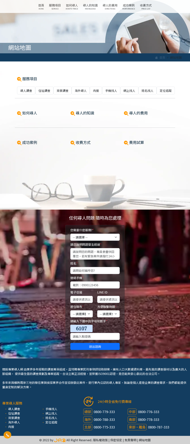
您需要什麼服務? (82, 230)
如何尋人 (72, 6)
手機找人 (111, 90)
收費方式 (146, 6)
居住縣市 (76, 306)
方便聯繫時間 (106, 306)
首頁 (41, 6)
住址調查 (44, 90)
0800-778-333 (148, 419)
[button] (7, 434)
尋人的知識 (90, 6)
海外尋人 (81, 90)
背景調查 (62, 90)
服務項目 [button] (55, 6)
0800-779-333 (104, 411)
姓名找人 (147, 90)
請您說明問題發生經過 (85, 244)
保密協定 (116, 440)
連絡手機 (76, 278)
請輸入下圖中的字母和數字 (88, 321)
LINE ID (102, 292)
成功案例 (128, 6)
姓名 (74, 263)
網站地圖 (145, 440)
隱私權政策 (100, 440)
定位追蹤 (166, 90)
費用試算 (136, 142)
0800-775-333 (104, 427)
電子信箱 (76, 292)
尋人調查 (26, 90)
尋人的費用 (110, 6)
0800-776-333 (148, 411)
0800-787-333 (158, 427)
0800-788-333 (104, 419)
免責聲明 (130, 440)
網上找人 (129, 90)
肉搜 (96, 90)
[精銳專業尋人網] (60, 440)
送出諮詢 (95, 346)
